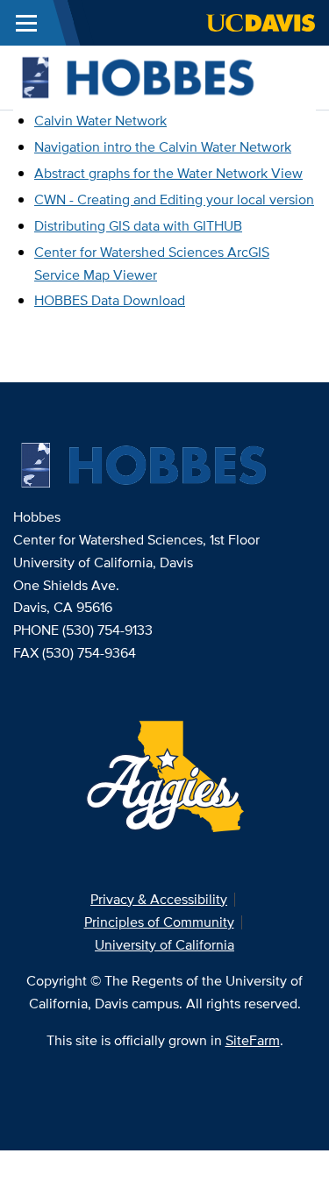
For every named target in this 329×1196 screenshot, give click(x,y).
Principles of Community (159, 922)
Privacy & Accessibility (158, 899)
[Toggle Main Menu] (26, 23)
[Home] (157, 77)
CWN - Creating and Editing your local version (174, 199)
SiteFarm (252, 1040)
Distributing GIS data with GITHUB (138, 226)
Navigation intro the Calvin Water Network (162, 147)
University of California (164, 945)
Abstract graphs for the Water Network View (168, 173)
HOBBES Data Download (109, 300)
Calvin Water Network (100, 120)
